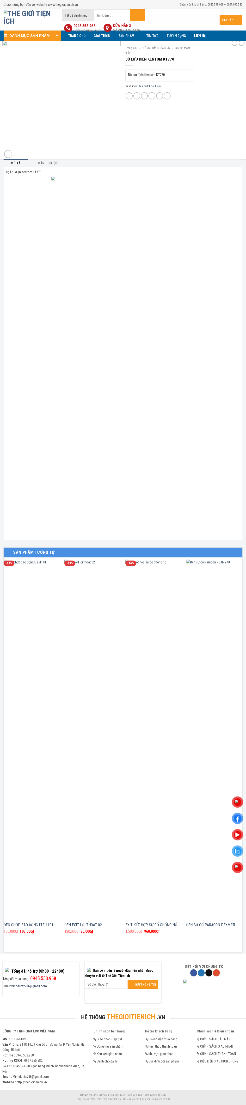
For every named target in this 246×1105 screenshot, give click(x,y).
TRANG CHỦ (77, 36)
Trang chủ (131, 48)
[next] (242, 755)
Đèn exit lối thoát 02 (83, 925)
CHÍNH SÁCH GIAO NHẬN (216, 1046)
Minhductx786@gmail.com (29, 986)
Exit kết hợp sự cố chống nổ (151, 925)
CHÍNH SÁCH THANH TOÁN (218, 1054)
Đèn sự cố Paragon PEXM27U (211, 925)
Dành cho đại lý (107, 1061)
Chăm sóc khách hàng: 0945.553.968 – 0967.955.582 (211, 4)
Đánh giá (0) (48, 163)
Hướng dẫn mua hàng (162, 1039)
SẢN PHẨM (126, 36)
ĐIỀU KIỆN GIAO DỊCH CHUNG (219, 1061)
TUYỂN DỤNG (176, 36)
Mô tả (15, 163)
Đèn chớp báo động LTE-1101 (28, 925)
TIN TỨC (152, 36)
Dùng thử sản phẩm (110, 1046)
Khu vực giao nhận (109, 1054)
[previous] (3, 755)
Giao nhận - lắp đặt (109, 1039)
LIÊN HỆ (200, 36)
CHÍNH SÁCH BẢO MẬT (215, 1039)
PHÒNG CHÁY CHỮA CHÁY (155, 48)
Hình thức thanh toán (162, 1046)
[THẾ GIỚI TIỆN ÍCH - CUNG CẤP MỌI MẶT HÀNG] (29, 20)
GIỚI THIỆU (102, 36)
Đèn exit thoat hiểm (149, 86)
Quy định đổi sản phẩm (163, 1061)
